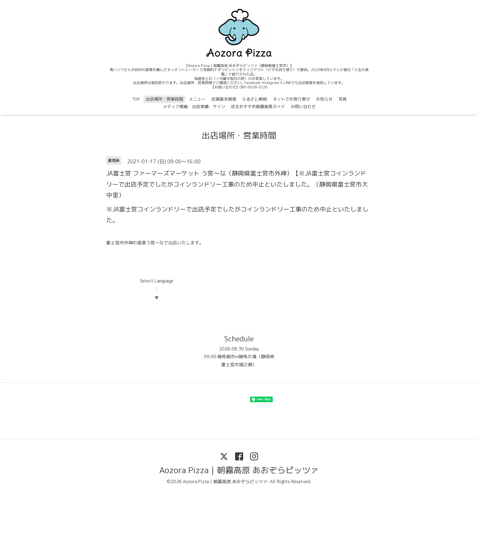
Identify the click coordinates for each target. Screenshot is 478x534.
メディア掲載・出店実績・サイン (194, 106)
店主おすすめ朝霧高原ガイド (258, 106)
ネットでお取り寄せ (291, 99)
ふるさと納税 (254, 99)
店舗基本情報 (223, 99)
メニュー (197, 99)
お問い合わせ (303, 106)
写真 (342, 99)
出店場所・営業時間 (164, 99)
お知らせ (324, 99)
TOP (136, 99)
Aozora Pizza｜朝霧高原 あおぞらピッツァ (239, 470)
